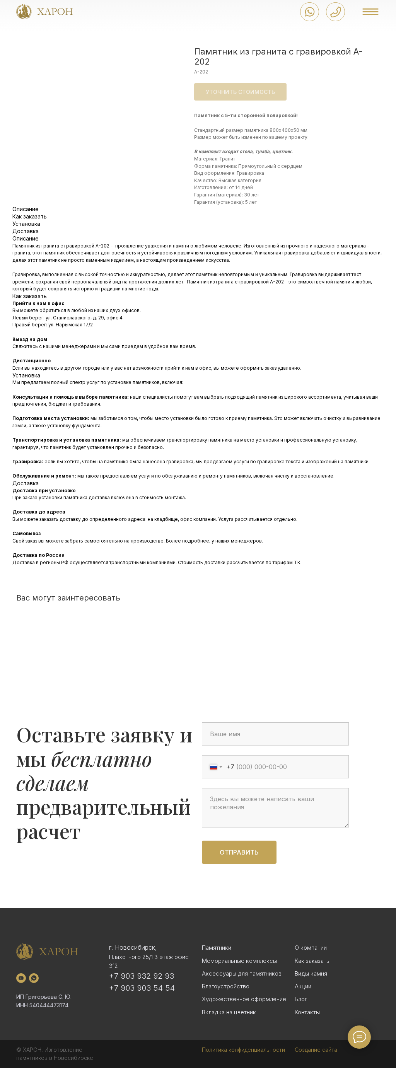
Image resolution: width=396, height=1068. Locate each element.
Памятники (216, 947)
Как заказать (312, 960)
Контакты (307, 1012)
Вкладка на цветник (229, 1012)
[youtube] (21, 978)
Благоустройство (225, 986)
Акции (303, 986)
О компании (311, 947)
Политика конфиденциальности (243, 1049)
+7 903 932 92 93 (141, 976)
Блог (301, 999)
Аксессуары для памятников (242, 973)
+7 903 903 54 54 (142, 988)
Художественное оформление (244, 999)
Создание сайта (316, 1049)
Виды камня (311, 973)
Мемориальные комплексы (239, 960)
